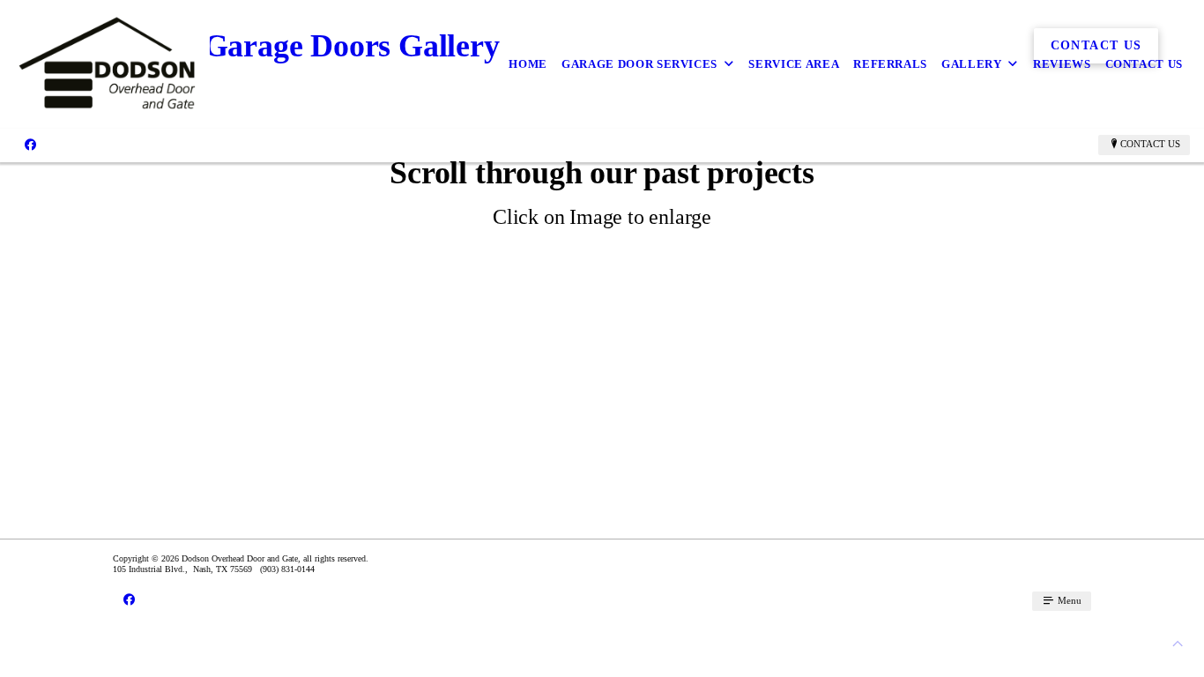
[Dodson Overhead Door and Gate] (112, 64)
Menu (1068, 600)
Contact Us (1144, 64)
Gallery (971, 64)
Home (528, 64)
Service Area (793, 64)
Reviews (1062, 64)
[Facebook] (30, 144)
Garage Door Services (639, 64)
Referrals (890, 64)
